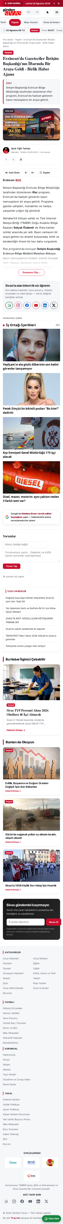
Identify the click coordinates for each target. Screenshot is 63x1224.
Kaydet (46, 172)
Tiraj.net (15, 1218)
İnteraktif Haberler (12, 1037)
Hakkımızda (9, 1054)
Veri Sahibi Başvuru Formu (16, 1119)
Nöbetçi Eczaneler (12, 1008)
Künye (6, 1059)
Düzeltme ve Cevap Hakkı (16, 1079)
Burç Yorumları (10, 1129)
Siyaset (7, 968)
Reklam (7, 1069)
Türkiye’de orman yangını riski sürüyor (25, 646)
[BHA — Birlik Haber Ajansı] (31, 1162)
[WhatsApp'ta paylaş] (21, 159)
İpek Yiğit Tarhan (20, 148)
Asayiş (6, 978)
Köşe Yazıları (31, 22)
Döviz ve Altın (10, 1028)
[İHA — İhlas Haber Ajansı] (31, 1176)
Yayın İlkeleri (9, 1074)
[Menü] (57, 12)
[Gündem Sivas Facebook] (22, 1201)
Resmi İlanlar (9, 1084)
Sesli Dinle (14, 172)
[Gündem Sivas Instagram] (14, 1201)
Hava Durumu (10, 1018)
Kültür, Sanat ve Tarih (44, 973)
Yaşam (15, 22)
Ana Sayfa (8, 39)
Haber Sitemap (11, 1134)
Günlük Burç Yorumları (14, 1023)
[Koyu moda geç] (48, 12)
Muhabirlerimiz (10, 1042)
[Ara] (37, 12)
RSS (5, 1139)
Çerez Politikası (11, 1109)
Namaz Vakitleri (11, 1013)
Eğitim (36, 963)
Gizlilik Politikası (11, 1104)
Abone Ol (53, 922)
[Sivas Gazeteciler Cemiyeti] (50, 1162)
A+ (32, 172)
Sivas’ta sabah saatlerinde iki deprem (25, 628)
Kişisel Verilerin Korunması (16, 1114)
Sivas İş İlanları (51, 22)
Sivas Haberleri (11, 958)
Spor (5, 983)
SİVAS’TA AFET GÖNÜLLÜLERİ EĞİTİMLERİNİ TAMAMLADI (29, 620)
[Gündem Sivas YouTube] (30, 1201)
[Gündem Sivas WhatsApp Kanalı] (6, 1201)
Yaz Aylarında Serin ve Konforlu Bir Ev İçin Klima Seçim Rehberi (31, 610)
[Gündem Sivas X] (46, 1201)
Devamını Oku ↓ (31, 272)
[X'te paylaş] (13, 159)
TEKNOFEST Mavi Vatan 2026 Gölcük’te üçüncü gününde (31, 637)
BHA (18, 180)
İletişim (6, 1064)
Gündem (7, 963)
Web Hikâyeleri (11, 1033)
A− (26, 172)
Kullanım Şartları (11, 1099)
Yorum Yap (11, 566)
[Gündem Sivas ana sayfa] (12, 12)
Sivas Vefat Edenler (13, 988)
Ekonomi (7, 993)
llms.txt (6, 1144)
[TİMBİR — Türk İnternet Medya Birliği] (12, 1162)
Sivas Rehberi (40, 958)
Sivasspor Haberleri (13, 973)
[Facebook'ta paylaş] (6, 159)
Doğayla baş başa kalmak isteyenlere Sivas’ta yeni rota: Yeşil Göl (30, 599)
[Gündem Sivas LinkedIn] (38, 1201)
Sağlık (36, 968)
